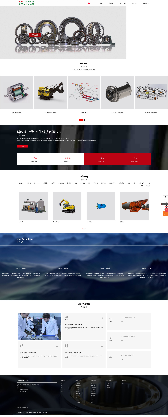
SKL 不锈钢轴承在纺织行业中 (73, 353)
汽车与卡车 (37, 183)
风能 (134, 183)
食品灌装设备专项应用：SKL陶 (73, 324)
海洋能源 (103, 183)
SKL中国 (100, 3)
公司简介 (62, 389)
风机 (142, 185)
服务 (62, 387)
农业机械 (29, 183)
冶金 (89, 183)
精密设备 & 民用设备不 (127, 355)
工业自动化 (78, 385)
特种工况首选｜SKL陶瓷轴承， (28, 353)
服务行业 (122, 3)
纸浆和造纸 (121, 183)
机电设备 (78, 387)
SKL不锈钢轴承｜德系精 (128, 336)
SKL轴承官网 (25, 407)
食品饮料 (53, 183)
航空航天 (21, 183)
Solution (84, 63)
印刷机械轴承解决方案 (151, 112)
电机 (148, 183)
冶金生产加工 (84, 112)
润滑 (62, 385)
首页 (89, 3)
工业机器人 (141, 183)
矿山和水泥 (78, 389)
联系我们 (145, 3)
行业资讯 (108, 385)
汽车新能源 (78, 400)
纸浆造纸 (78, 395)
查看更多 (22, 146)
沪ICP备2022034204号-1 (37, 412)
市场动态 (108, 387)
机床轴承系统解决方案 (118, 112)
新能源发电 (78, 391)
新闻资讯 (134, 3)
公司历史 (62, 391)
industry (84, 176)
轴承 (62, 383)
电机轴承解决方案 (17, 112)
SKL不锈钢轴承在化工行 (128, 317)
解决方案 (111, 3)
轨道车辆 (78, 393)
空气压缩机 (61, 183)
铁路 (129, 183)
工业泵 (148, 185)
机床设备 (69, 183)
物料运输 (82, 183)
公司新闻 (108, 383)
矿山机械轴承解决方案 (50, 112)
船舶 (76, 183)
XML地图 (45, 412)
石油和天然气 (112, 183)
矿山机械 (96, 183)
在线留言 (123, 383)
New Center (84, 303)
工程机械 (45, 183)
